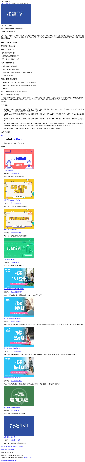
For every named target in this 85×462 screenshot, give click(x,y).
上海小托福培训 (8, 170)
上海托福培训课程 (9, 259)
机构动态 (14, 446)
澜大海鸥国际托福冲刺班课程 (12, 318)
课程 (5, 446)
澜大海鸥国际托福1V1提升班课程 (14, 289)
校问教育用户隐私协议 (7, 449)
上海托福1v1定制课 (9, 437)
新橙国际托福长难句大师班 (12, 200)
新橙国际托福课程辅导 (10, 229)
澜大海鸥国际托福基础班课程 (12, 377)
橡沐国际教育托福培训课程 (12, 407)
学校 (9, 446)
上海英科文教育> (6, 3)
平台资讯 (20, 446)
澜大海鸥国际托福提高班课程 (12, 348)
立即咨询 (18, 139)
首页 (2, 446)
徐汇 (2, 135)
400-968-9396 (28, 457)
